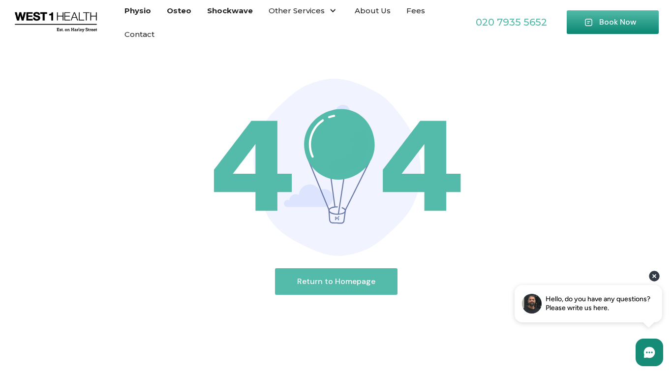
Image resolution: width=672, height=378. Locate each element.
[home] (55, 22)
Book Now (618, 22)
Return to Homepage (336, 281)
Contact (139, 34)
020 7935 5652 (511, 22)
